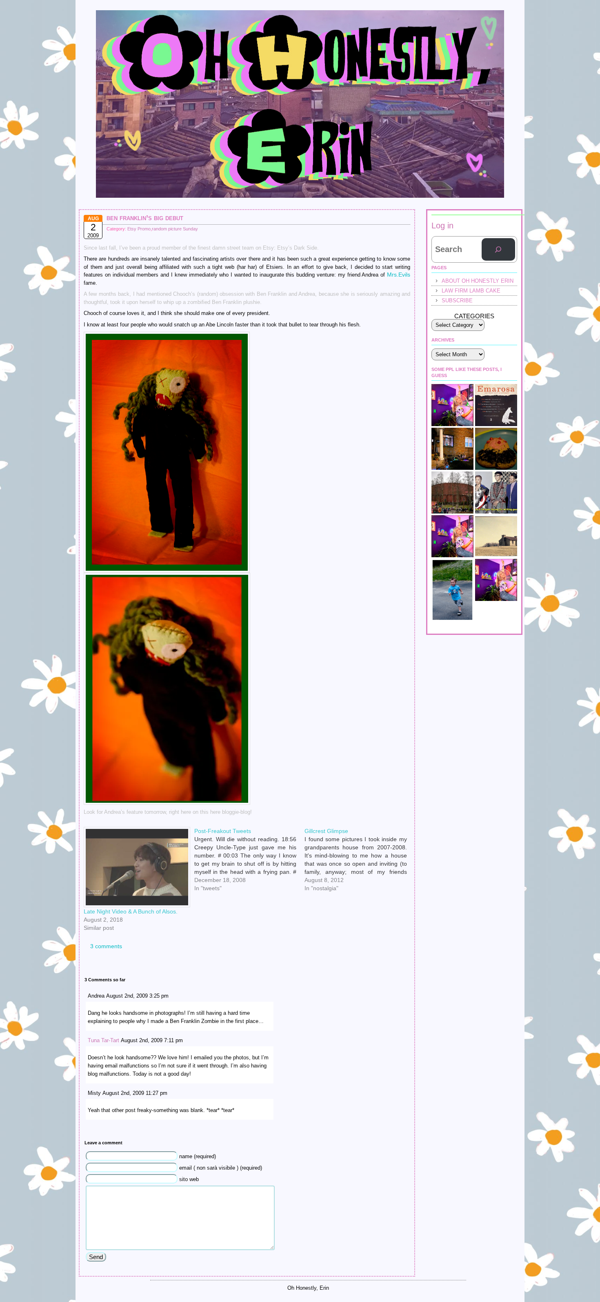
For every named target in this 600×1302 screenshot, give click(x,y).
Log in (442, 225)
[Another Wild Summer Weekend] (452, 449)
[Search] (498, 249)
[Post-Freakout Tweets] (249, 830)
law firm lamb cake (471, 291)
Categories (474, 316)
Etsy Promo (139, 228)
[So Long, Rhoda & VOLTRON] (496, 580)
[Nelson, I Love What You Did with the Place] (452, 536)
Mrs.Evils (398, 274)
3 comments (106, 946)
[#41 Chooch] (452, 590)
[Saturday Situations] (496, 492)
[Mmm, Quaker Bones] (496, 536)
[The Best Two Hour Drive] (496, 405)
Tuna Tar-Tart (103, 1040)
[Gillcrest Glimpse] (359, 830)
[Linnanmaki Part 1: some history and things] (452, 492)
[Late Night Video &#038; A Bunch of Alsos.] (135, 867)
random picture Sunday (175, 228)
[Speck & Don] (452, 405)
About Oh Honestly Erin (477, 281)
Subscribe (457, 300)
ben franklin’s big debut (145, 218)
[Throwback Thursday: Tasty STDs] (496, 449)
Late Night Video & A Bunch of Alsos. (131, 911)
